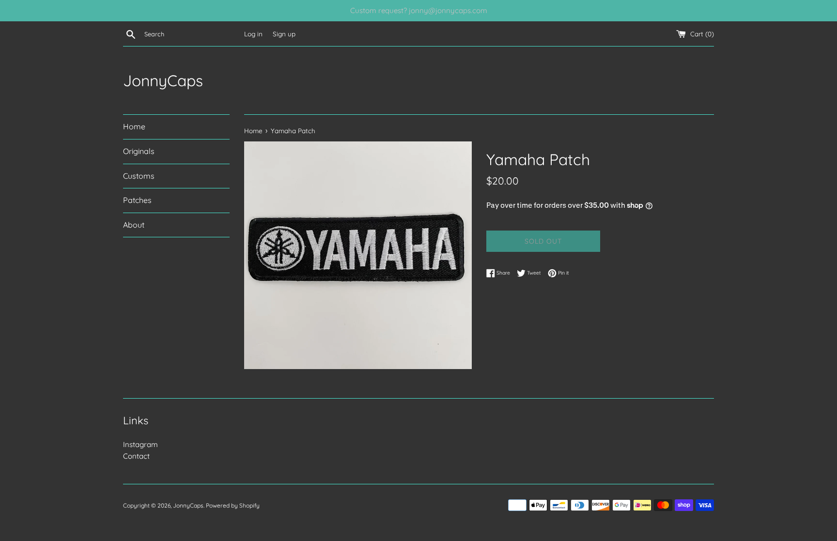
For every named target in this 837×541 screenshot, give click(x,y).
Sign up (284, 34)
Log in (253, 34)
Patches (137, 200)
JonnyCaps (163, 80)
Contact (136, 456)
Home (134, 126)
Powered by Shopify (233, 505)
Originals (139, 151)
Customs (139, 176)
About (133, 225)
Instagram (140, 444)
